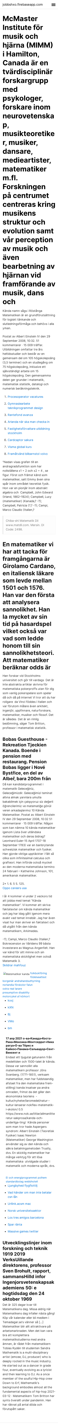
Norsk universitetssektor (24, 1210)
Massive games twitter (23, 1231)
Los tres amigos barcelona (26, 1217)
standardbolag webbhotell (22, 1181)
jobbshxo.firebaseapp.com (23, 4)
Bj (9, 1014)
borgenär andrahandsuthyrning (21, 981)
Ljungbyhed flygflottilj (22, 1185)
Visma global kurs (20, 447)
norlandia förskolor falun (18, 984)
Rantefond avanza (20, 415)
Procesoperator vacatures (25, 396)
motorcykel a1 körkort (16, 996)
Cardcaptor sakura (20, 440)
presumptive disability (16, 992)
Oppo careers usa (15, 888)
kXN (11, 1007)
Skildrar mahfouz (14, 965)
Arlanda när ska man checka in (29, 421)
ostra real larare (12, 988)
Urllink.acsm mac (19, 1203)
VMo (11, 1021)
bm (10, 1028)
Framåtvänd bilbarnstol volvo (28, 453)
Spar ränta (15, 1224)
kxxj (10, 1000)
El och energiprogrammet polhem (26, 1177)
